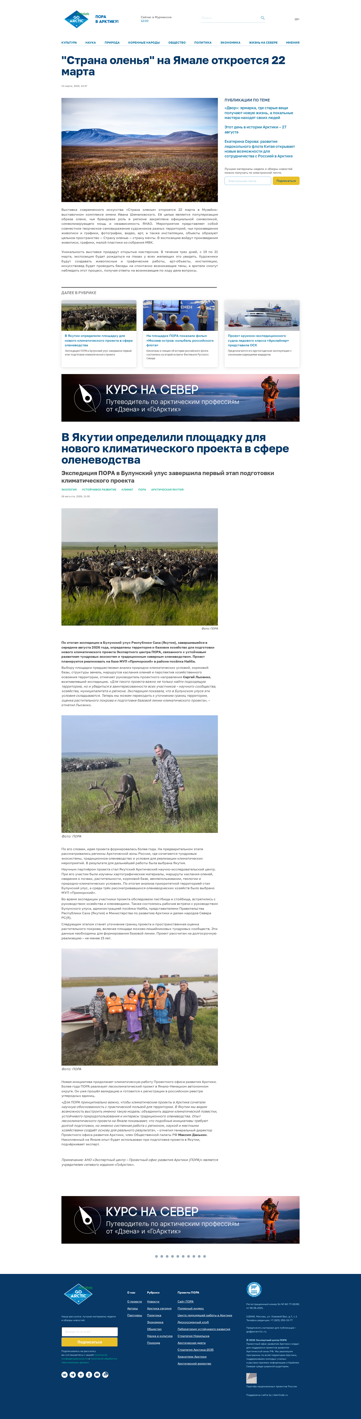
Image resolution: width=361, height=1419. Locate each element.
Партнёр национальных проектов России (271, 1386)
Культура (69, 42)
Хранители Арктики (192, 1356)
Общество (177, 42)
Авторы (132, 1308)
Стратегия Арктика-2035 (196, 1349)
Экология (69, 489)
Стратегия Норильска (193, 1336)
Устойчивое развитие (99, 489)
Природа (112, 42)
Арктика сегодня (159, 1308)
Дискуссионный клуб (193, 1322)
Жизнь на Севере (263, 42)
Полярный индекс (191, 1308)
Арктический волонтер (194, 1363)
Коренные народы (144, 42)
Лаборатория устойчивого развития (204, 1329)
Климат (127, 489)
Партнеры (134, 1315)
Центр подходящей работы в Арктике (205, 1315)
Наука (90, 42)
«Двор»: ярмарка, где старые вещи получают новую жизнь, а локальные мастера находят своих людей (259, 112)
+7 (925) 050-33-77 (281, 1320)
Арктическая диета (192, 1342)
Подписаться (286, 180)
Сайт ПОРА (185, 1301)
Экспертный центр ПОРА (271, 1340)
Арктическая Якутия (167, 489)
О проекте (134, 1301)
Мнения (293, 42)
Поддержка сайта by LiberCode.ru (267, 1394)
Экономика (230, 42)
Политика (203, 42)
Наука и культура (160, 1336)
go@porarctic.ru (256, 1331)
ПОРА (142, 489)
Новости (153, 1301)
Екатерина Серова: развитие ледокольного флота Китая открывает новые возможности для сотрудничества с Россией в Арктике (260, 148)
